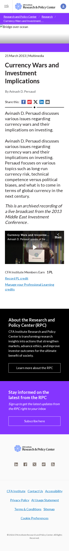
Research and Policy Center (20, 16)
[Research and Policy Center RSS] (53, 464)
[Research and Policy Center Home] (35, 6)
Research (47, 16)
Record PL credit (16, 278)
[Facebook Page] (25, 464)
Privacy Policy (19, 500)
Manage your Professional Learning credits (29, 287)
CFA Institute (16, 491)
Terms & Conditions (27, 509)
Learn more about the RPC (34, 368)
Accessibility (53, 491)
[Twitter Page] (34, 464)
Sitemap (49, 509)
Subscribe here (34, 421)
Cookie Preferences (34, 518)
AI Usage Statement (45, 500)
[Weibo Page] (43, 464)
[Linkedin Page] (16, 464)
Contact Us (35, 491)
